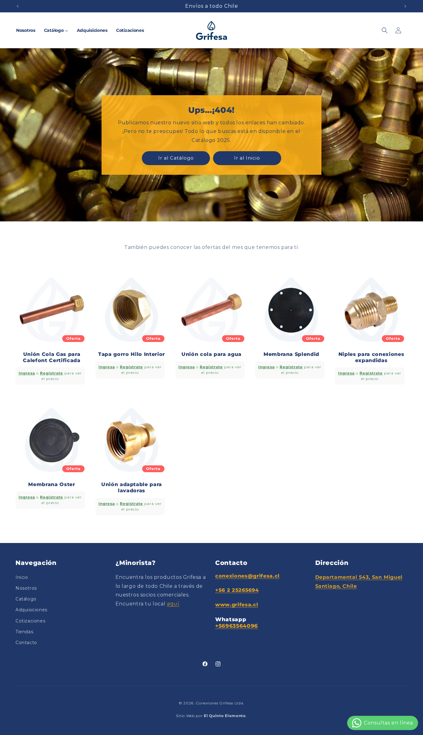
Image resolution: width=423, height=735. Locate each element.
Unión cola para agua (211, 354)
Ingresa (27, 373)
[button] (384, 30)
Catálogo (26, 599)
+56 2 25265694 (237, 590)
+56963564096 (236, 626)
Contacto (26, 642)
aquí (173, 604)
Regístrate (51, 373)
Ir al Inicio (247, 158)
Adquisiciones (31, 610)
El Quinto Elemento (225, 715)
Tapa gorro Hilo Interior (131, 354)
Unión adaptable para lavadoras (131, 487)
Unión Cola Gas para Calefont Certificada (51, 357)
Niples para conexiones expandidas (371, 357)
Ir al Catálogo (176, 158)
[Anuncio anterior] (17, 6)
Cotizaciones (30, 621)
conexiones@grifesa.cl (247, 576)
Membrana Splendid (291, 354)
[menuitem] (26, 30)
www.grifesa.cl (236, 605)
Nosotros (26, 588)
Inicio (21, 577)
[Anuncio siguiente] (405, 6)
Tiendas (24, 632)
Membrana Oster (51, 484)
